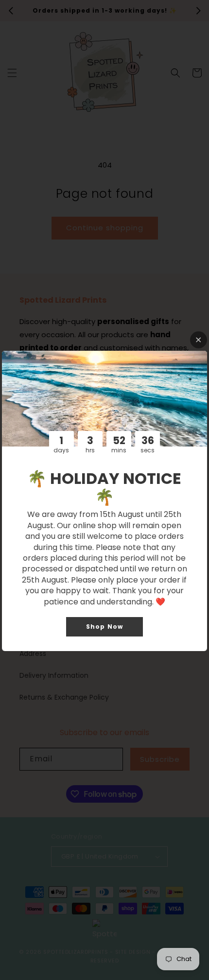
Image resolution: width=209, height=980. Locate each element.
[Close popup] (198, 339)
